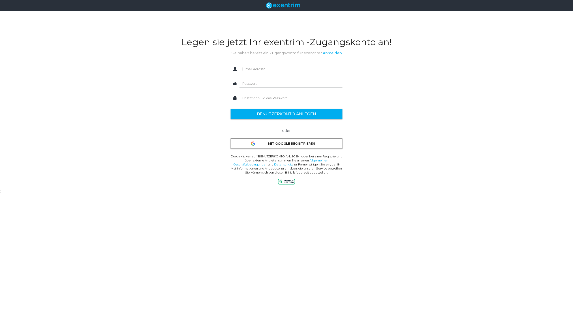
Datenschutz (283, 164)
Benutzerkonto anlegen (286, 114)
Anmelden (332, 53)
